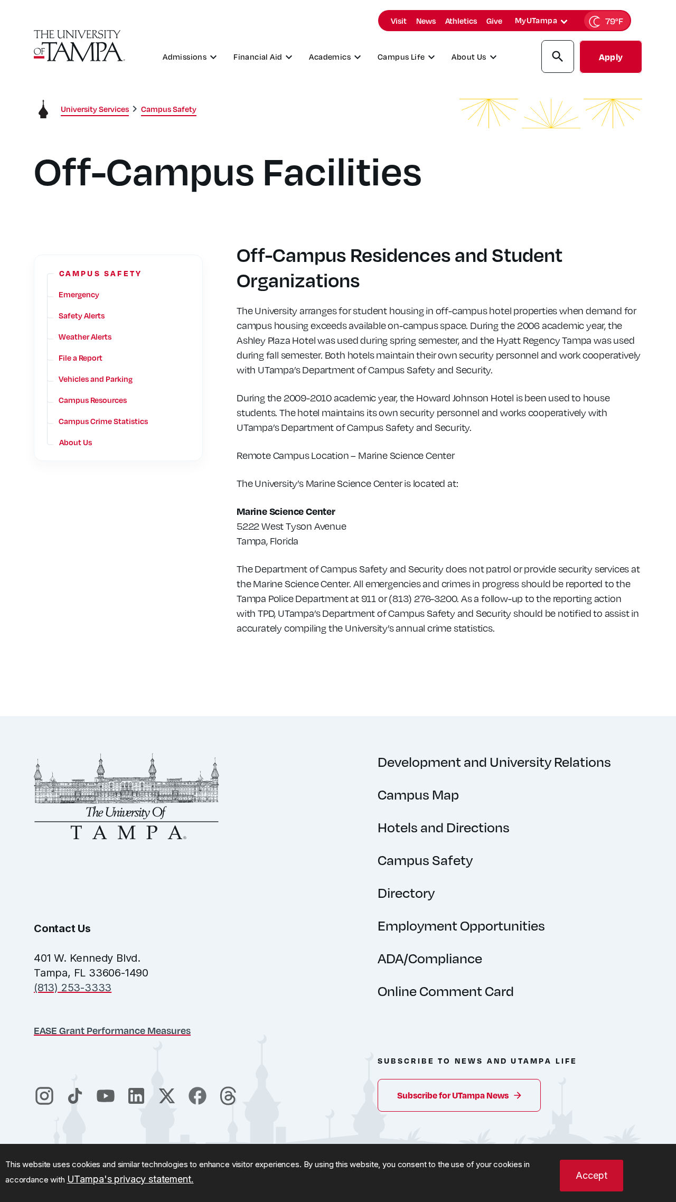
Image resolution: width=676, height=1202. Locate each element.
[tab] (564, 22)
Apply (611, 56)
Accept (591, 1175)
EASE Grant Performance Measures (112, 1030)
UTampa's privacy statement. (130, 1179)
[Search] (557, 58)
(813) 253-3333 (72, 987)
